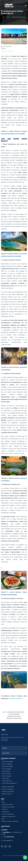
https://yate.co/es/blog (15, 698)
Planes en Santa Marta (8, 786)
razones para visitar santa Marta (15, 712)
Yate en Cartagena (7, 764)
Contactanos (5, 811)
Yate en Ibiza (5, 778)
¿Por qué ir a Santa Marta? (14, 716)
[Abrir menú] (25, 6)
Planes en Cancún (7, 794)
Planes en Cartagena (7, 789)
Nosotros (4, 809)
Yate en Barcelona (7, 780)
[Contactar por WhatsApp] (25, 857)
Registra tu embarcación (8, 816)
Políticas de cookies (7, 804)
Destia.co (23, 855)
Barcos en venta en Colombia (10, 821)
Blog (8, 17)
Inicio (4, 17)
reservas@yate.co (8, 840)
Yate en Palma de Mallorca (9, 783)
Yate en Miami (6, 771)
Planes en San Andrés (8, 791)
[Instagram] (6, 846)
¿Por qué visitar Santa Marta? (14, 718)
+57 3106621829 (8, 837)
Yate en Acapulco (7, 776)
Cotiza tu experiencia (8, 814)
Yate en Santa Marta (7, 761)
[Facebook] (2, 846)
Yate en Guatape (6, 768)
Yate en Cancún (6, 773)
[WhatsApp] (9, 846)
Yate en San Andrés (7, 766)
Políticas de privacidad (8, 807)
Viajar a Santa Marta (14, 714)
